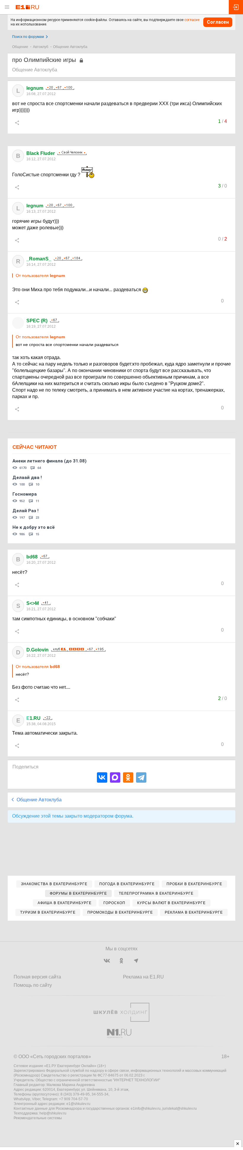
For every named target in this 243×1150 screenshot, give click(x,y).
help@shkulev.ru (52, 1113)
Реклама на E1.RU (143, 976)
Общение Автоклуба (70, 47)
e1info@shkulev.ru (146, 1108)
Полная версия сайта (37, 976)
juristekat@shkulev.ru (179, 1108)
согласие (191, 20)
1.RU (33, 718)
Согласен (218, 22)
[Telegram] (141, 777)
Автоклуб (40, 47)
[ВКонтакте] (102, 777)
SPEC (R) (36, 320)
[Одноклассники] (128, 777)
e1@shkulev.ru (78, 1104)
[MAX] (115, 777)
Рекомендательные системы (38, 1118)
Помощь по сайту (33, 985)
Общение (20, 47)
